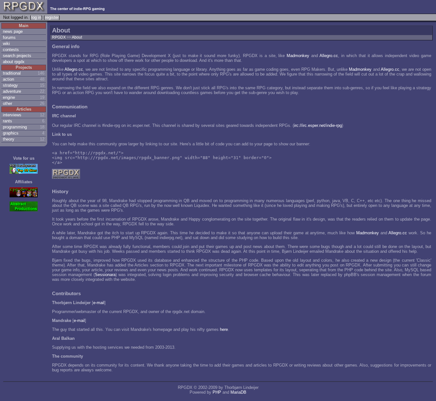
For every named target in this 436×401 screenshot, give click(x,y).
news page (13, 31)
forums (9, 37)
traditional (12, 73)
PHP (217, 392)
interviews (12, 115)
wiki (6, 43)
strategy (10, 85)
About (77, 37)
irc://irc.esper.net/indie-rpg (318, 125)
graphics (11, 133)
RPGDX (59, 37)
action (8, 79)
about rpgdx (14, 61)
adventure (12, 91)
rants (7, 121)
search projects (17, 55)
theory (8, 139)
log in (36, 17)
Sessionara (105, 274)
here (224, 329)
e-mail (98, 302)
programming (15, 127)
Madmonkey (298, 55)
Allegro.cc (328, 55)
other (7, 103)
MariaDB (238, 392)
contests (11, 49)
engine (9, 97)
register (52, 17)
